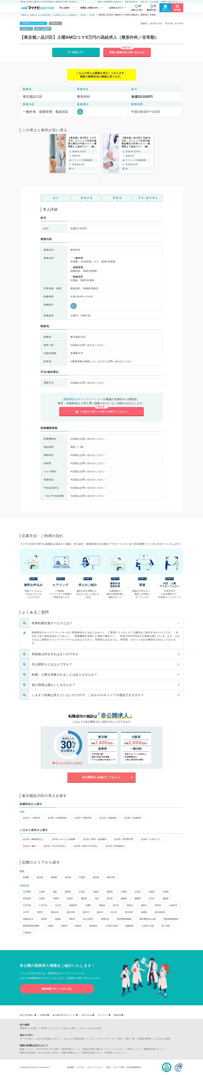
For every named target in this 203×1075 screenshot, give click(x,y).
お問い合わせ (86, 1015)
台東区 (96, 891)
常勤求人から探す (29, 1028)
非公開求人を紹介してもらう (101, 777)
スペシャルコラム (115, 1049)
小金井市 (173, 905)
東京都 (83, 15)
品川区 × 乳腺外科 (108, 817)
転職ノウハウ (26, 1049)
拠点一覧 (144, 2)
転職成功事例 (144, 1039)
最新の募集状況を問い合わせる (127, 52)
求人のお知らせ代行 (48, 1053)
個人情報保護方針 (134, 1067)
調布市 (144, 905)
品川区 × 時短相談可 (115, 846)
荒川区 (110, 898)
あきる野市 (88, 919)
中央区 (42, 891)
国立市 (86, 912)
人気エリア (26, 28)
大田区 (166, 891)
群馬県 (54, 877)
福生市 (100, 912)
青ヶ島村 (166, 925)
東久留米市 (160, 912)
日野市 (40, 912)
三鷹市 (88, 905)
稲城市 (58, 919)
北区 (97, 898)
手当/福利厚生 (148, 197)
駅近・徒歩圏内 (42, 28)
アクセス (80, 1067)
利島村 (64, 925)
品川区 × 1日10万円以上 (55, 846)
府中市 (116, 905)
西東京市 (105, 919)
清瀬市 (144, 912)
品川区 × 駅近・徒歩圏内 (94, 839)
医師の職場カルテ (71, 1053)
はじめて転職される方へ (48, 1039)
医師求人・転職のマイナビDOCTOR (35, 15)
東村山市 (55, 912)
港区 (55, 891)
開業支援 (117, 1015)
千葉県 (82, 877)
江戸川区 (27, 905)
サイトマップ (103, 1015)
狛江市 (114, 912)
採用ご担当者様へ (27, 1015)
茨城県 (26, 877)
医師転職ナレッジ (71, 1049)
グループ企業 (118, 1067)
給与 (56, 197)
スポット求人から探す (91, 1028)
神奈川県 (111, 877)
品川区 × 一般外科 (31, 817)
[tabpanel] (74, 153)
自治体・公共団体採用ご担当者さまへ (110, 2)
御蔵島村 (129, 925)
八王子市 (43, 905)
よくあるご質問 (162, 1039)
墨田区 (110, 891)
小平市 (26, 912)
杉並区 (70, 898)
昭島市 (130, 905)
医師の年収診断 (27, 1053)
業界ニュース (134, 1049)
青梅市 (102, 905)
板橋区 (124, 898)
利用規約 (43, 1015)
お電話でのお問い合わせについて (172, 2)
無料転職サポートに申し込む (56, 988)
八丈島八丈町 (147, 925)
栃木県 (40, 877)
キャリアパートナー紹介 (110, 1039)
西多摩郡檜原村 (171, 919)
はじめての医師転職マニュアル (79, 1039)
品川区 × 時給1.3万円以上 (86, 846)
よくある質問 (154, 2)
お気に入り (77, 52)
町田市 (158, 905)
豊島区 (84, 898)
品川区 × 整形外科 (83, 817)
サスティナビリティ (95, 1067)
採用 (108, 1067)
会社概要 (70, 1067)
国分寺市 (71, 912)
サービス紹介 (26, 1039)
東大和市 (129, 912)
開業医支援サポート (154, 1049)
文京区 (82, 891)
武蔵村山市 (28, 919)
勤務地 (117, 197)
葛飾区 (166, 898)
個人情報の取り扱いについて (64, 1015)
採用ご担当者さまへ (132, 2)
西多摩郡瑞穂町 (124, 919)
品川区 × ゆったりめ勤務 (63, 839)
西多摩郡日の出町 (147, 919)
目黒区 (152, 891)
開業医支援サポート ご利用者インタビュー (104, 1053)
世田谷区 (27, 898)
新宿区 (68, 891)
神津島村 (93, 925)
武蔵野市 (73, 905)
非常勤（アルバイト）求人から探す (58, 1028)
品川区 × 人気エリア (150, 839)
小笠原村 (27, 932)
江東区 (124, 891)
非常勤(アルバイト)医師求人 (65, 15)
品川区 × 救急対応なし (33, 839)
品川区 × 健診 (29, 846)
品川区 (92, 15)
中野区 (56, 898)
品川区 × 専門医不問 (123, 839)
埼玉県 (68, 877)
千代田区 (27, 891)
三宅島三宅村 (111, 925)
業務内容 (87, 197)
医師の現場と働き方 (93, 1049)
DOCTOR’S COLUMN (47, 1049)
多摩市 (44, 919)
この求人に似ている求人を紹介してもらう (103, 411)
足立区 (152, 898)
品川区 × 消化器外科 (57, 817)
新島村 (78, 925)
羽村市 (72, 919)
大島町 (50, 925)
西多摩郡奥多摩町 (31, 925)
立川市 (58, 905)
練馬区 (138, 898)
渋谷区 (42, 898)
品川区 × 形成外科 (132, 817)
